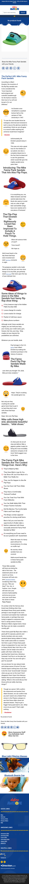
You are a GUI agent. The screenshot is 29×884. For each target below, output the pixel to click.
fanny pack (8, 274)
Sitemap (3, 817)
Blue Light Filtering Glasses (14, 756)
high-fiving (8, 260)
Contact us (3, 857)
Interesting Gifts (5, 839)
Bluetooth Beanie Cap (14, 775)
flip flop (12, 347)
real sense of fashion (10, 579)
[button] (14, 16)
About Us (3, 843)
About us (3, 853)
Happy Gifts (4, 841)
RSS (2, 822)
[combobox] (11, 12)
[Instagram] (5, 862)
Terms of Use (4, 819)
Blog (2, 815)
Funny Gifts (4, 837)
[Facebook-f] (2, 862)
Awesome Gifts (5, 833)
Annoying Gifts (5, 835)
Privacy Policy (4, 820)
